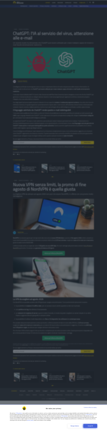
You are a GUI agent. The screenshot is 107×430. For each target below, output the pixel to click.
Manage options (75, 426)
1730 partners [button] (19, 413)
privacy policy (30, 420)
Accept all (90, 426)
